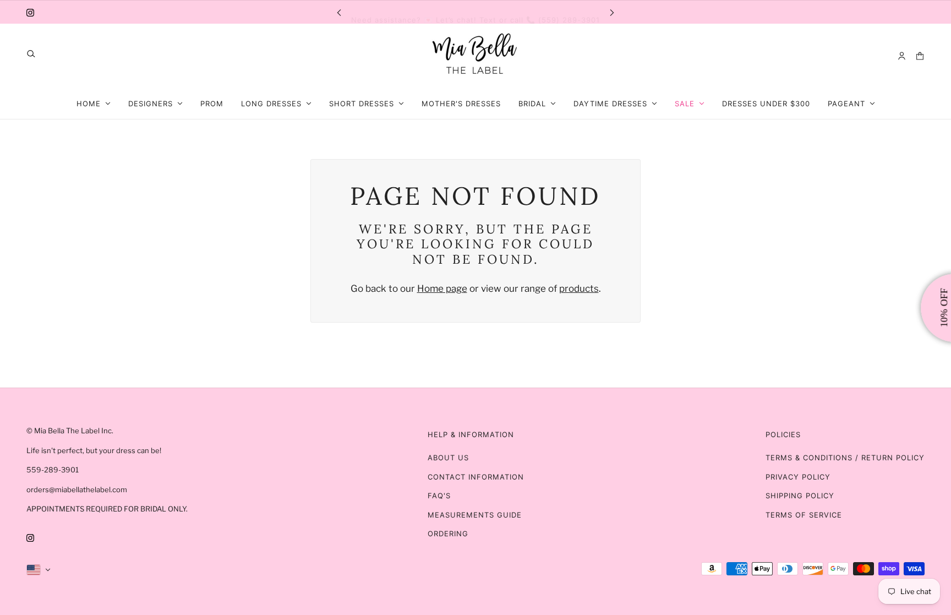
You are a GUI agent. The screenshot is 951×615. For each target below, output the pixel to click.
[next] (612, 11)
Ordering (448, 533)
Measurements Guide (475, 514)
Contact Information (476, 476)
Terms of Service (804, 514)
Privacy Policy (798, 476)
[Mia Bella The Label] (475, 55)
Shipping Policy (800, 495)
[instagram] (30, 12)
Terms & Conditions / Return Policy (845, 457)
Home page (442, 288)
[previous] (339, 11)
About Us (448, 457)
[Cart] (920, 56)
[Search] (31, 53)
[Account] (901, 56)
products (579, 288)
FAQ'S (439, 495)
